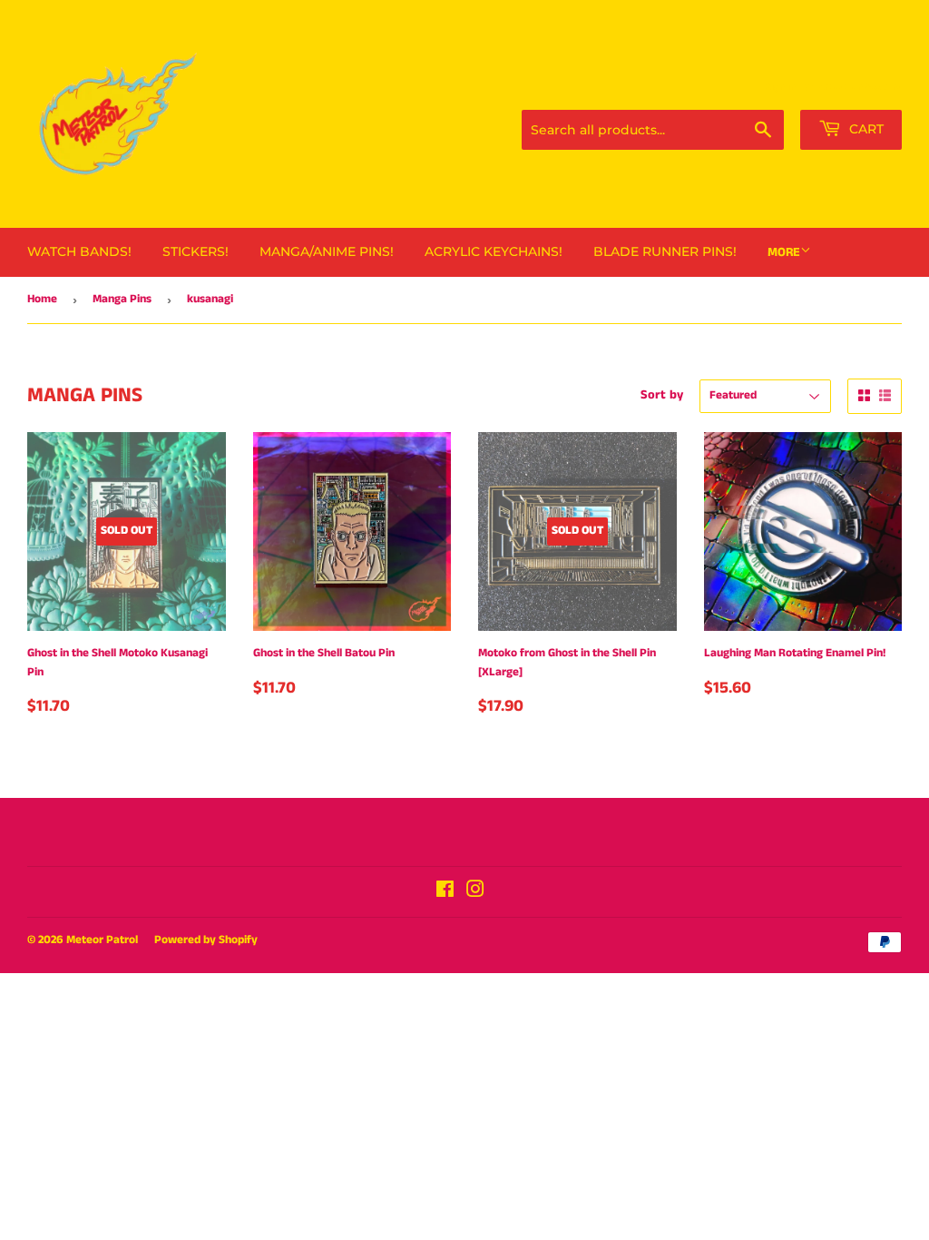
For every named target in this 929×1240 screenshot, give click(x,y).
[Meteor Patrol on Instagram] (475, 892)
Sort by (662, 395)
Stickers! (195, 251)
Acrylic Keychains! (493, 251)
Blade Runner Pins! (665, 251)
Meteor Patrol (102, 940)
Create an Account (860, 87)
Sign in (781, 87)
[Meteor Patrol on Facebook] (445, 892)
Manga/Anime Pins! (326, 251)
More (784, 252)
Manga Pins (122, 299)
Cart (865, 129)
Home (42, 299)
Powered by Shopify (206, 940)
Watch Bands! (79, 251)
